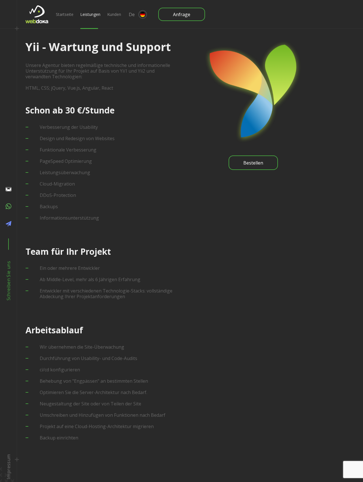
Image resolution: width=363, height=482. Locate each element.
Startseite (64, 14)
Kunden (114, 14)
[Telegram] (8, 225)
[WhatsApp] (8, 207)
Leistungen (90, 14)
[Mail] (8, 190)
